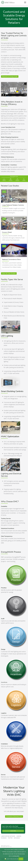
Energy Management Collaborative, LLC (8, 2)
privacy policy (16, 856)
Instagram (17, 838)
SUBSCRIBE (13, 831)
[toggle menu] (25, 2)
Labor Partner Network (8, 836)
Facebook (4, 838)
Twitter (10, 838)
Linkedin (18, 836)
